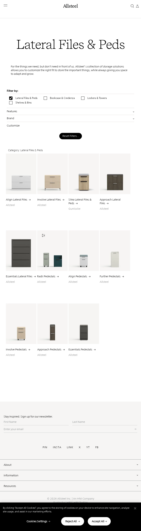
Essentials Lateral (19, 276)
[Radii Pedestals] (52, 250)
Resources (10, 485)
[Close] (135, 508)
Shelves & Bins (23, 102)
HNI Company (85, 498)
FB (97, 447)
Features (12, 111)
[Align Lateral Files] (21, 174)
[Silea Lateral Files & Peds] (83, 174)
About (7, 464)
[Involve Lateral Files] (52, 174)
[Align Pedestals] (83, 250)
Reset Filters (69, 135)
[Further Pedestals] (115, 250)
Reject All (71, 521)
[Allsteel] (70, 6)
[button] (6, 5)
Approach (49, 349)
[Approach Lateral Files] (115, 174)
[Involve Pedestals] (21, 323)
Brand (10, 118)
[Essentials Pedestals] (83, 323)
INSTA (57, 447)
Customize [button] (13, 125)
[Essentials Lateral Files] (21, 250)
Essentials (80, 349)
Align (77, 276)
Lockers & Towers (97, 98)
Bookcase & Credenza (62, 98)
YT (88, 447)
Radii (46, 276)
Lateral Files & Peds (26, 98)
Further (110, 276)
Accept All (98, 521)
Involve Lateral (49, 199)
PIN (45, 447)
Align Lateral (16, 199)
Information (11, 475)
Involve (16, 349)
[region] (70, 516)
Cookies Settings (37, 521)
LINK (70, 447)
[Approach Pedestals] (52, 323)
